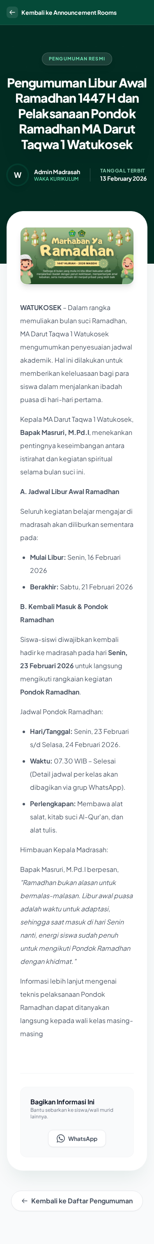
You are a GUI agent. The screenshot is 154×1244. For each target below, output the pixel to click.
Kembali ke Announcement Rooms (69, 12)
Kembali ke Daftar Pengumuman (82, 1200)
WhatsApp (82, 1138)
